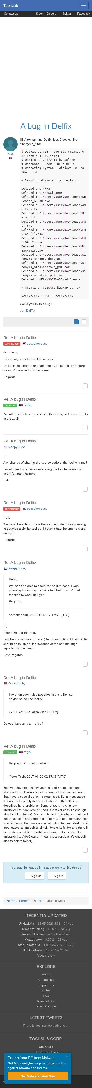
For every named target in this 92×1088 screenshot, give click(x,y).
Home (11, 900)
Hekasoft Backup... (34, 934)
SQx (11, 153)
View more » (46, 955)
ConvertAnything (46, 1052)
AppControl (32, 950)
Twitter (66, 13)
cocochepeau (36, 343)
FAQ (46, 995)
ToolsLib (10, 5)
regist (27, 405)
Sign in (58, 876)
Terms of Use (46, 1001)
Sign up (36, 876)
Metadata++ (33, 939)
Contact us (10, 13)
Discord (51, 13)
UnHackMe (26, 923)
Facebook (83, 13)
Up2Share (46, 1046)
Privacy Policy (46, 1006)
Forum (24, 900)
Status (46, 990)
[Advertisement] (46, 65)
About (46, 974)
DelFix (30, 310)
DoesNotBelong (33, 929)
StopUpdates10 (29, 945)
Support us (46, 985)
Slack (39, 13)
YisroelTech (16, 683)
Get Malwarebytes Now (38, 1076)
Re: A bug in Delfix (19, 337)
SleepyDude (16, 447)
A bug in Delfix (46, 126)
